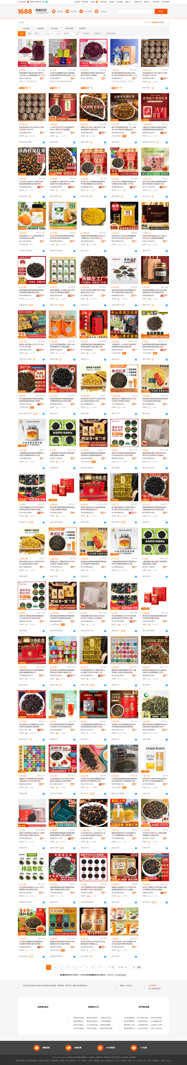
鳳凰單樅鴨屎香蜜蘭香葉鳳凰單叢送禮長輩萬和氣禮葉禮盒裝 (62, 834)
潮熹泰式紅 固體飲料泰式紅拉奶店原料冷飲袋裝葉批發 (124, 400)
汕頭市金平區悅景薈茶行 (149, 350)
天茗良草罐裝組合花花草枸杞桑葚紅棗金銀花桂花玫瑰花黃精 (31, 509)
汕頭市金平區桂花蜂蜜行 (108, 1018)
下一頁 (111, 967)
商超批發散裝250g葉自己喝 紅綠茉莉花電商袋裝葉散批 (62, 291)
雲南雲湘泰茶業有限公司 (26, 133)
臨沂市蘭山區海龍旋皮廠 (145, 1018)
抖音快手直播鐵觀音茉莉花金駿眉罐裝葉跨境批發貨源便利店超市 (62, 74)
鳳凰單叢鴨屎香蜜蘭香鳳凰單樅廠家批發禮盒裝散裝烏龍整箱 (31, 291)
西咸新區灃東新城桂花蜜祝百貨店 (111, 1025)
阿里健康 (155, 1061)
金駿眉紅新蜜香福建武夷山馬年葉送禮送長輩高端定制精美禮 (124, 726)
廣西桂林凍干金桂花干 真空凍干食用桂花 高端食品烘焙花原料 (93, 400)
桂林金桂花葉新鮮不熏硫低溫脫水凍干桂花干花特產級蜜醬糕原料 (154, 780)
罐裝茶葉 (53, 81)
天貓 (67, 1061)
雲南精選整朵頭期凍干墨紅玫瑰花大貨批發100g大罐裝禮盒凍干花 (31, 74)
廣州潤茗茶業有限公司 (57, 241)
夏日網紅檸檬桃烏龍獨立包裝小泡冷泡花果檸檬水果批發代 (124, 74)
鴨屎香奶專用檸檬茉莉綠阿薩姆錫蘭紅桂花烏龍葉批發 (62, 943)
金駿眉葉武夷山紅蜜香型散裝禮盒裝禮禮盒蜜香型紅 (93, 509)
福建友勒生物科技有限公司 (149, 133)
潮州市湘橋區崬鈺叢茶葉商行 (149, 404)
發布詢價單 (152, 986)
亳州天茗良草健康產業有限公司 (26, 513)
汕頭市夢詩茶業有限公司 (57, 513)
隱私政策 (107, 1057)
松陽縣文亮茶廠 (147, 893)
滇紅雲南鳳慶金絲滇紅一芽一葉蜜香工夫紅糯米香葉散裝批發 (124, 128)
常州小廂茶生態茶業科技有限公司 (57, 784)
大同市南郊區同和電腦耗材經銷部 (148, 1028)
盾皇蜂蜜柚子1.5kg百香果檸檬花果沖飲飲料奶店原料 (31, 237)
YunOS (116, 1061)
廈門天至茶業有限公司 (26, 893)
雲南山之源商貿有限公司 (26, 78)
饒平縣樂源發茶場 (25, 295)
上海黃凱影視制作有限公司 (146, 1025)
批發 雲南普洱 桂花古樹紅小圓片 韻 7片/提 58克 (155, 74)
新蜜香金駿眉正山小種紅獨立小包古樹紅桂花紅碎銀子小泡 (124, 509)
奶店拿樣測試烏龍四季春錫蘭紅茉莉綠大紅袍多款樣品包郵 (62, 726)
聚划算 (72, 1061)
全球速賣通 (54, 1061)
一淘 (78, 1061)
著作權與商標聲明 (81, 1057)
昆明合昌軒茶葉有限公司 (26, 350)
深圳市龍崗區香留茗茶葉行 (57, 893)
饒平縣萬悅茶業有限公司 (57, 404)
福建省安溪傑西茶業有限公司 (26, 784)
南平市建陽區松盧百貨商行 (119, 838)
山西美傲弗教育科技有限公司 (134, 1018)
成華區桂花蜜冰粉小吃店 (81, 1018)
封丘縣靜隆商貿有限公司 (26, 458)
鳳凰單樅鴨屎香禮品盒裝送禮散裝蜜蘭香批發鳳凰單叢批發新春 (154, 346)
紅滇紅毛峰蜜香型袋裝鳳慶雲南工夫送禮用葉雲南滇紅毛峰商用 (31, 943)
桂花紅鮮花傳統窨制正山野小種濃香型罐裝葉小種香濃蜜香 (62, 346)
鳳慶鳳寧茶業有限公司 (119, 458)
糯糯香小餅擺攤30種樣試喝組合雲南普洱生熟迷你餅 (31, 780)
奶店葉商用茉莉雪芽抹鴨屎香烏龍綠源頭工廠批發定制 (62, 237)
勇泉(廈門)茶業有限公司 (57, 947)
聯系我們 (125, 1057)
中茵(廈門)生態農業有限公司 (88, 893)
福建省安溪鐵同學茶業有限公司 (57, 350)
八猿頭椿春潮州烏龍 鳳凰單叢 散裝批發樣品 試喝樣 (62, 454)
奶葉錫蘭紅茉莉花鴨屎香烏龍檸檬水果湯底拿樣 (93, 889)
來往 (144, 1061)
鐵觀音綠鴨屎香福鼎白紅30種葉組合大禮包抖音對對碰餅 (124, 671)
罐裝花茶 (22, 81)
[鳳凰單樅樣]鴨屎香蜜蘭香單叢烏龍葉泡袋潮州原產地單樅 (155, 400)
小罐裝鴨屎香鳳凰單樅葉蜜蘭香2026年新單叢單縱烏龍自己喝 (31, 454)
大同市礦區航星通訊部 (158, 1021)
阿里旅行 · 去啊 (86, 1061)
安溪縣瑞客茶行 (55, 78)
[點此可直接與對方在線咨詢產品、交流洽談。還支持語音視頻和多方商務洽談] (167, 88)
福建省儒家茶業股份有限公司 (88, 838)
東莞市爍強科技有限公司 (119, 241)
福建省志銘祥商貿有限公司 (57, 675)
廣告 (43, 75)
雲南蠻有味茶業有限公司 (149, 78)
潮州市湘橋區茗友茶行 (88, 350)
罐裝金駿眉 (68, 81)
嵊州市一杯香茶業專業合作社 (149, 187)
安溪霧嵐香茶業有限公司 (88, 133)
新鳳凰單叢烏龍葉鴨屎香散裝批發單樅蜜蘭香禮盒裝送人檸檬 (31, 400)
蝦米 (102, 1061)
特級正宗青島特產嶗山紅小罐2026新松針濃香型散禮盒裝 (154, 237)
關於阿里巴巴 (115, 1057)
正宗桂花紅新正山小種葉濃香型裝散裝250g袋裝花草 (154, 834)
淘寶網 (62, 1061)
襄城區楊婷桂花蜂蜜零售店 (82, 1021)
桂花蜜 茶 (129, 986)
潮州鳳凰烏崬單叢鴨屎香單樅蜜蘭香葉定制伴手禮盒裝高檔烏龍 (93, 454)
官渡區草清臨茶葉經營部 (26, 838)
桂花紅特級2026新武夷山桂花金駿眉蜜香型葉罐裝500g (93, 943)
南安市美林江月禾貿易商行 (119, 730)
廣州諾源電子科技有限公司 (133, 1028)
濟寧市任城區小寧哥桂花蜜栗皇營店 (99, 1028)
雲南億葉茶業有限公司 (149, 675)
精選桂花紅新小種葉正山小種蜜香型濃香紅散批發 (93, 128)
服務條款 (99, 1057)
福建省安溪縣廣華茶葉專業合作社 (149, 730)
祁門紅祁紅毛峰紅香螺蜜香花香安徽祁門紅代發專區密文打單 (93, 780)
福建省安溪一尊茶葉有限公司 (57, 838)
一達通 (162, 1061)
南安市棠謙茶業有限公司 (119, 893)
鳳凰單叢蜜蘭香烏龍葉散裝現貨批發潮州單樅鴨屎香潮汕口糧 (62, 889)
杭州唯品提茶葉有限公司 (88, 947)
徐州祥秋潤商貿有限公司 (149, 784)
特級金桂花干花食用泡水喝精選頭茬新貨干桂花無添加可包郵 (124, 237)
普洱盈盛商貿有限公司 (119, 133)
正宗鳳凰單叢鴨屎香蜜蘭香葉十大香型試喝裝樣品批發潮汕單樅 (93, 726)
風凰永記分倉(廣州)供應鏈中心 (119, 350)
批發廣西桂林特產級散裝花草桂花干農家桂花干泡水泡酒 (93, 237)
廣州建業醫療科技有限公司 (133, 1021)
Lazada (168, 1061)
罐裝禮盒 (34, 81)
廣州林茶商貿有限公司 (119, 675)
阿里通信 (124, 1061)
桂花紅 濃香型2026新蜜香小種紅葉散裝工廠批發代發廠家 (154, 889)
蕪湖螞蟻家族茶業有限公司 (119, 295)
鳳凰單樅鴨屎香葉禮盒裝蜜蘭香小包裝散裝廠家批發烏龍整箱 (62, 400)
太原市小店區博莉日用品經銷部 (161, 1028)
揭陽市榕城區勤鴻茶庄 (88, 458)
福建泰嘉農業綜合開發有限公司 (149, 295)
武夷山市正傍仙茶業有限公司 (149, 241)
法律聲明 (91, 1057)
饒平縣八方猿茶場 (56, 458)
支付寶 (139, 1061)
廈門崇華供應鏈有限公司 (57, 730)
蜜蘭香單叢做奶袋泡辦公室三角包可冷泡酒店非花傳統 (154, 454)
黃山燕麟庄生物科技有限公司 (88, 295)
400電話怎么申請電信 (158, 1025)
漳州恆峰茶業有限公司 (119, 947)
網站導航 (133, 1057)
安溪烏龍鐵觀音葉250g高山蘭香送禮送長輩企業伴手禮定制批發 (154, 291)
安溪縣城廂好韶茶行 (88, 513)
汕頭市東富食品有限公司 (149, 458)
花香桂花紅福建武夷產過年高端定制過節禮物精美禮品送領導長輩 (154, 128)
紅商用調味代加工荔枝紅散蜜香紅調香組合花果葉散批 (62, 780)
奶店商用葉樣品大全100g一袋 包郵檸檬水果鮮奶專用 (31, 889)
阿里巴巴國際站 (31, 1061)
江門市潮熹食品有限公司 (119, 404)
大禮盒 (28, 81)
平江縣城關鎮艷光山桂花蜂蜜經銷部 (112, 1021)
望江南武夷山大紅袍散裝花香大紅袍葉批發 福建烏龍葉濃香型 (31, 726)
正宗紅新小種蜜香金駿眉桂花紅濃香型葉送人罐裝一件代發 (124, 183)
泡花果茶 (131, 81)
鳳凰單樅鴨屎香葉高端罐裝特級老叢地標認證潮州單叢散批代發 (93, 346)
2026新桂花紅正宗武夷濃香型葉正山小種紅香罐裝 (62, 128)
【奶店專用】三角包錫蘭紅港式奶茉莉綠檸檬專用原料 (124, 943)
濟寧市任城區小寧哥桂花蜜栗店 (84, 1025)
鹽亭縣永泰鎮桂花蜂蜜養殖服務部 (98, 1021)
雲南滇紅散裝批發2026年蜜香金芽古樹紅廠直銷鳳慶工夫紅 (154, 671)
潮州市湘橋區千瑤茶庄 (119, 784)
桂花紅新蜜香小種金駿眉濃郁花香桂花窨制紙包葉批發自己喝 (154, 183)
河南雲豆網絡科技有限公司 (146, 1021)
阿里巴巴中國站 (43, 1061)
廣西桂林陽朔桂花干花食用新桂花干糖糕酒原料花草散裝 (124, 834)
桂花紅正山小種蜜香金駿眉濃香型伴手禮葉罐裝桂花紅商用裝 (93, 183)
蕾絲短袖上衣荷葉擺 (131, 1025)
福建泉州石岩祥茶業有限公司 (57, 133)
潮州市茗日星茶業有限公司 (88, 730)
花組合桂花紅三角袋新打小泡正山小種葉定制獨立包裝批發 (93, 834)
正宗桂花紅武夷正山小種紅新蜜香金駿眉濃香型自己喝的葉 (31, 183)
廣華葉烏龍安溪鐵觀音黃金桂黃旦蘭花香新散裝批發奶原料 (154, 726)
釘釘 (149, 1061)
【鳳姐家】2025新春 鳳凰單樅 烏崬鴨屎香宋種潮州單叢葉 (124, 346)
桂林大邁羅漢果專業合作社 (88, 404)
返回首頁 (110, 975)
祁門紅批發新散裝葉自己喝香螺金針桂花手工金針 (93, 291)
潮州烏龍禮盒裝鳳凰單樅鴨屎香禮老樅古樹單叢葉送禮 (62, 509)
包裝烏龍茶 (123, 81)
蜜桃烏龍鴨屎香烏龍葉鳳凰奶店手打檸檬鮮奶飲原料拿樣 (124, 291)
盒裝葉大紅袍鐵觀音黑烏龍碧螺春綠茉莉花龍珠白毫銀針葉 (62, 671)
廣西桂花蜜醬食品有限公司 (96, 1018)
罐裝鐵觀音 (60, 81)
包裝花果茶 (115, 81)
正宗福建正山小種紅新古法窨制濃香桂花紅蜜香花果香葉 (62, 183)
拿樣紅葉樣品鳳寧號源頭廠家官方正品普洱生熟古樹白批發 (124, 454)
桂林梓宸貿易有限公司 (88, 241)
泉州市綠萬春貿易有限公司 (119, 513)
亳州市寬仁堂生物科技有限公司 (149, 838)
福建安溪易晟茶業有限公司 (57, 295)
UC (134, 1061)
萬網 (130, 1061)
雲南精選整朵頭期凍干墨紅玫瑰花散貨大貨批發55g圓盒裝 (93, 74)
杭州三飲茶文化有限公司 (88, 784)
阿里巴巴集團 (20, 1061)
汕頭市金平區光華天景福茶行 (26, 404)
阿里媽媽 (96, 1061)
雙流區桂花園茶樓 (106, 1028)
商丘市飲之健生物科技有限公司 (26, 241)
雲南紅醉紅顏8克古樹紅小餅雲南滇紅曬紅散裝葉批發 (31, 834)
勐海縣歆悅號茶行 (25, 947)
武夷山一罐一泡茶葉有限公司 (26, 730)
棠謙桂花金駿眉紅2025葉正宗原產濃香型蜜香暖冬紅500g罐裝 (124, 889)
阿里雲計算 (109, 1061)
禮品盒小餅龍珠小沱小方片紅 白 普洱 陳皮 (31, 346)
